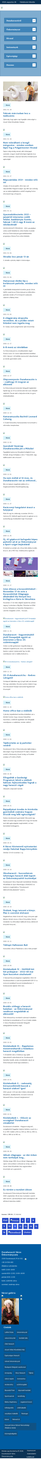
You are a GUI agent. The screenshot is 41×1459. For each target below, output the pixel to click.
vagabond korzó (26, 1402)
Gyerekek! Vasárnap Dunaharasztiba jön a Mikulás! (18, 447)
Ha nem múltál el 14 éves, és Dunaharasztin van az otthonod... (20, 479)
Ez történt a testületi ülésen (17, 1189)
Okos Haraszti (20, 1373)
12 (20, 1226)
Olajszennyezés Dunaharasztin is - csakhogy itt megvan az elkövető (20, 382)
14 (31, 1226)
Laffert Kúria (9, 1332)
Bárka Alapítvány (11, 1402)
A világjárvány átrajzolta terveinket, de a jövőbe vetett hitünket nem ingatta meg (18, 320)
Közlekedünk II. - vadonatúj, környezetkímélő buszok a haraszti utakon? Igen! (17, 1086)
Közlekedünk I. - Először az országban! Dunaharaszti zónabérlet (17, 1120)
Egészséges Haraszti (12, 1355)
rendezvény (9, 1385)
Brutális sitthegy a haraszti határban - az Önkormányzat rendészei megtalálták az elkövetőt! (17, 1010)
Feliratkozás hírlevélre (27, 2)
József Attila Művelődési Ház (15, 1350)
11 (15, 1226)
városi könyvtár (10, 1338)
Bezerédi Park (10, 1390)
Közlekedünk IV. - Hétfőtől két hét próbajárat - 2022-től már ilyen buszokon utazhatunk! (18, 972)
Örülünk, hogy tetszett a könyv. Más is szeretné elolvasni (19, 911)
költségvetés (9, 1408)
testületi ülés (23, 1338)
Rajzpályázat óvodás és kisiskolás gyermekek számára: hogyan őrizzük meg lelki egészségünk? (20, 812)
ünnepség (8, 1373)
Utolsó (27, 1232)
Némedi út (16, 1419)
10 (9, 1226)
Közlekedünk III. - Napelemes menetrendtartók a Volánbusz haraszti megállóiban (18, 1048)
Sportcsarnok (9, 1396)
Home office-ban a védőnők (17, 710)
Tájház (31, 1373)
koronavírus (21, 1379)
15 (36, 1226)
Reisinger (24, 1414)
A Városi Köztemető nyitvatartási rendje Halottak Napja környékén (20, 847)
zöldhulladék (21, 1408)
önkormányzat (22, 1332)
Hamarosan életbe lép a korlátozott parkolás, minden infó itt (20, 283)
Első (5, 1220)
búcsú (7, 1419)
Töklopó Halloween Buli (15, 945)
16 (4, 1232)
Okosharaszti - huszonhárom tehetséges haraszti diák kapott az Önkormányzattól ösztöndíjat (19, 876)
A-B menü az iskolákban (15, 347)
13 (25, 1226)
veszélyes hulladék (11, 1414)
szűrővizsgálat (22, 1385)
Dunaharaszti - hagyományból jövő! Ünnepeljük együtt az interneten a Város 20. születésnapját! (18, 638)
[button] (38, 7)
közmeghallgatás (11, 1434)
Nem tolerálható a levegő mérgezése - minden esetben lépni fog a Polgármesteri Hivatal (20, 145)
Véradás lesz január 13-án (16, 256)
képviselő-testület (24, 1390)
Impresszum (31, 1450)
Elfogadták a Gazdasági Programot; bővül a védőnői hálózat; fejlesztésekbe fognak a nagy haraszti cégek (19, 781)
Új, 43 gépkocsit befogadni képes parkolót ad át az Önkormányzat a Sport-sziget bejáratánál (20, 542)
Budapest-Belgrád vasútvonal (15, 1367)
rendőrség (21, 1396)
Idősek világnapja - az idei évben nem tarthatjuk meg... (20, 1156)
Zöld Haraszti (9, 1344)
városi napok (9, 1379)
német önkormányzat (12, 1361)
